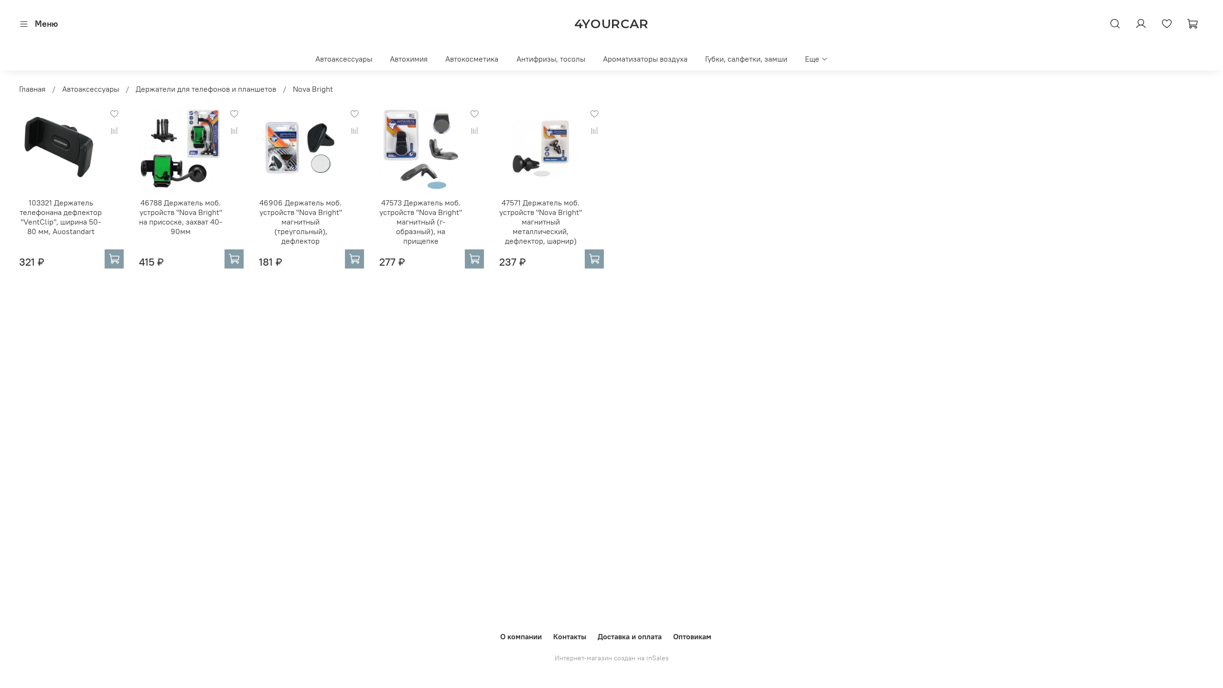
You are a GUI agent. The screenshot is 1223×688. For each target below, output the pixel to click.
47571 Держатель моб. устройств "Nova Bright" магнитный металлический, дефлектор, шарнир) (540, 222)
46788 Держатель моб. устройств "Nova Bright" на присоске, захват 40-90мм (180, 217)
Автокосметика (471, 59)
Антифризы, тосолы (550, 59)
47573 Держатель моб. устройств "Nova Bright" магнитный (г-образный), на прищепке (420, 222)
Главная (32, 89)
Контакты (569, 636)
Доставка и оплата (630, 636)
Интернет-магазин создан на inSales (612, 658)
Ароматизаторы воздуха (645, 59)
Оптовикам (692, 636)
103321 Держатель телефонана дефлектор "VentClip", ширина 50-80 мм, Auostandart (61, 217)
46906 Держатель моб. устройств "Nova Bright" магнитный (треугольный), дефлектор (300, 222)
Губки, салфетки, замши (746, 59)
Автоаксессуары (343, 59)
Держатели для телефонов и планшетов (206, 89)
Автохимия (409, 59)
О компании (521, 636)
